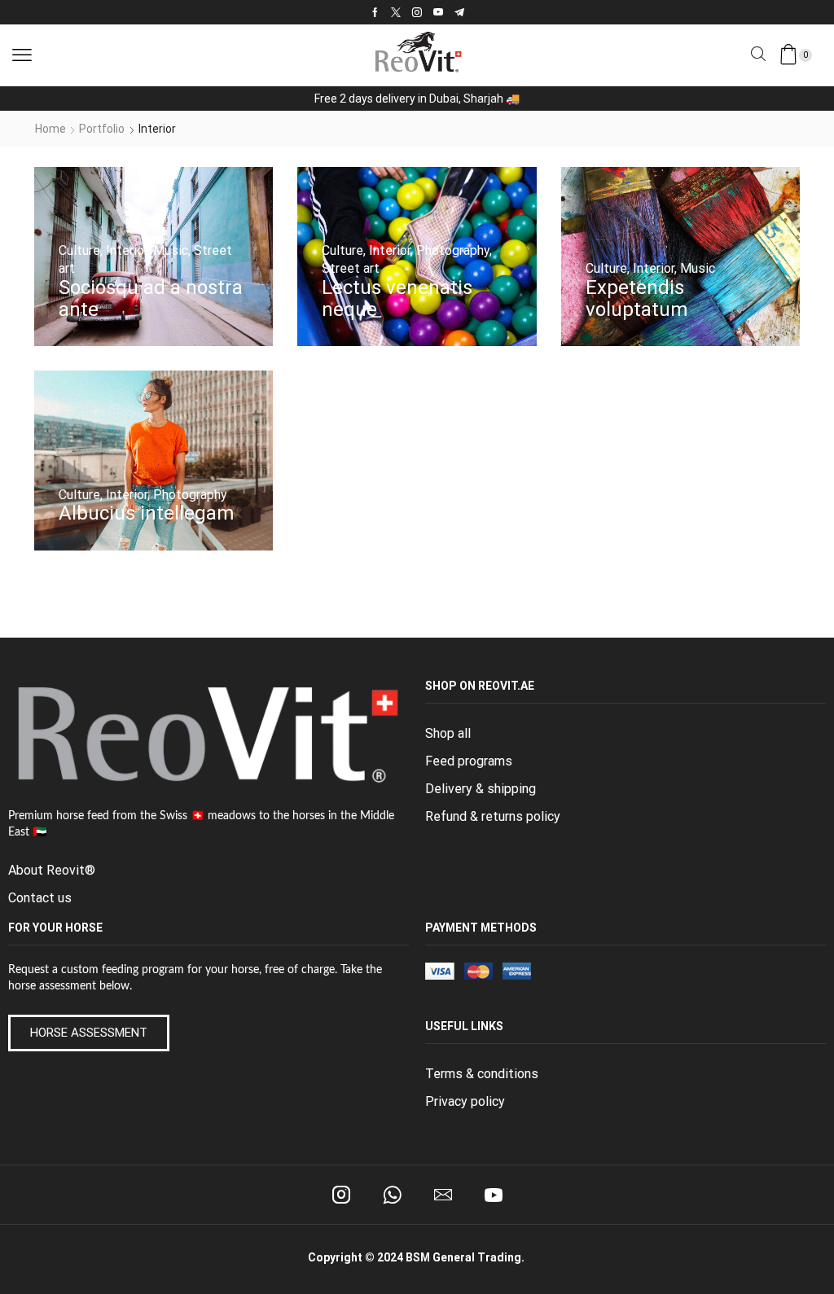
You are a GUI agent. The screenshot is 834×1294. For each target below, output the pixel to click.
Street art (351, 268)
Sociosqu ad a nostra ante (151, 298)
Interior (126, 250)
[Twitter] (396, 12)
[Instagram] (417, 12)
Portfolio (102, 128)
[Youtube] (438, 12)
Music (170, 250)
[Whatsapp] (392, 1195)
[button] (22, 55)
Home (50, 128)
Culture (79, 250)
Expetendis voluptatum (636, 298)
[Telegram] (459, 12)
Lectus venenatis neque (397, 298)
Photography (452, 250)
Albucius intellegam (146, 513)
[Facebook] (375, 12)
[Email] (443, 1195)
